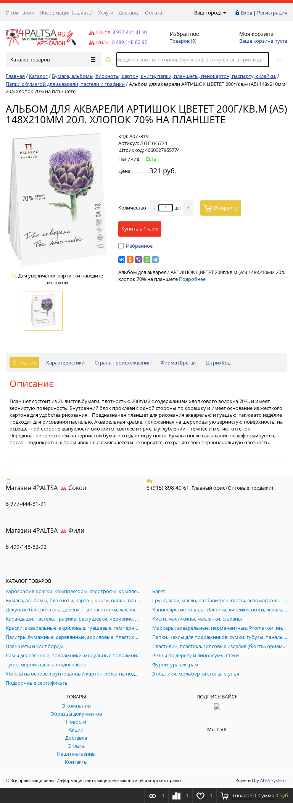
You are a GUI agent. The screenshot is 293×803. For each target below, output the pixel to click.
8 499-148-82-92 (26, 546)
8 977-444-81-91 (129, 32)
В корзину (226, 207)
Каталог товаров (30, 59)
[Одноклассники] (130, 259)
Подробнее (192, 279)
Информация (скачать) (66, 12)
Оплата (153, 12)
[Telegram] (155, 259)
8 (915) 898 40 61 (167, 487)
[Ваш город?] (224, 12)
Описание (24, 362)
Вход (246, 12)
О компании (20, 12)
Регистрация (272, 12)
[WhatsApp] (146, 259)
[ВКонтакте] (121, 259)
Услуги (105, 12)
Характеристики (65, 362)
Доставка (129, 12)
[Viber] (138, 259)
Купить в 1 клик (139, 228)
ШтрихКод (218, 362)
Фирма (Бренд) (178, 362)
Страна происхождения (123, 362)
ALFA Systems (273, 780)
